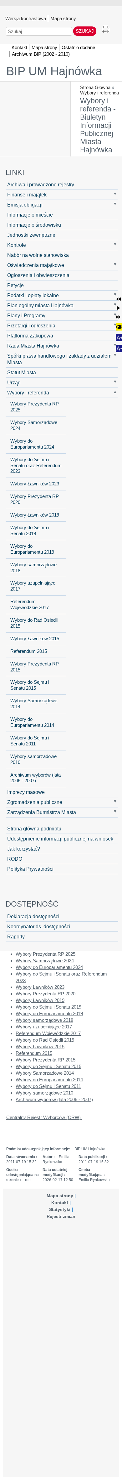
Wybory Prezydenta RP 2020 (34, 499)
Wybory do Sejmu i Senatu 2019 (29, 530)
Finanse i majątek (27, 194)
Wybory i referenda (99, 92)
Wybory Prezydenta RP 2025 (34, 406)
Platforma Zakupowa (30, 335)
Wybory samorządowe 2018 (33, 567)
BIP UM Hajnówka (54, 71)
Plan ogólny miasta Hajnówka (40, 305)
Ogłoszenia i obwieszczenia (38, 275)
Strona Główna (95, 87)
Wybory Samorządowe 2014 (33, 703)
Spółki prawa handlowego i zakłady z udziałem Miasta (59, 359)
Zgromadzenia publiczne (34, 802)
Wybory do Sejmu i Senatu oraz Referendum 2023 (36, 465)
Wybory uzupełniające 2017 (32, 585)
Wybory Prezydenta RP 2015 (34, 666)
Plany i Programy (26, 315)
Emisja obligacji (25, 204)
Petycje (15, 285)
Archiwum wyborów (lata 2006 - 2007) (35, 778)
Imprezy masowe (26, 792)
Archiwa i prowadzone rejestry (40, 184)
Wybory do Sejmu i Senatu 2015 (29, 685)
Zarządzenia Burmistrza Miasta (41, 812)
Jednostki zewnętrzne (31, 235)
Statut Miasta (21, 372)
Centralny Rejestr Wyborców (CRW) (44, 1117)
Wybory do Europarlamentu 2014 (32, 722)
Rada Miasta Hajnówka (33, 345)
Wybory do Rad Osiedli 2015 (34, 623)
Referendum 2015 (28, 651)
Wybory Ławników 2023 (34, 483)
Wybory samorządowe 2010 (33, 759)
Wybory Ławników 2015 (34, 638)
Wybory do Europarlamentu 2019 (32, 549)
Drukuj (105, 29)
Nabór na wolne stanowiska (38, 255)
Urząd (14, 382)
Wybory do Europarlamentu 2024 (32, 444)
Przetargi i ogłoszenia (31, 325)
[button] (118, 299)
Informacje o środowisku (34, 225)
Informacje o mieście (30, 215)
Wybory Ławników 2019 (34, 515)
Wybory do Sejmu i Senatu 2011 (29, 740)
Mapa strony (63, 18)
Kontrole (16, 245)
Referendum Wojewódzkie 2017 (29, 604)
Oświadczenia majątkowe (35, 265)
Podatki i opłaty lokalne (33, 295)
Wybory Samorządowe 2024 (33, 425)
